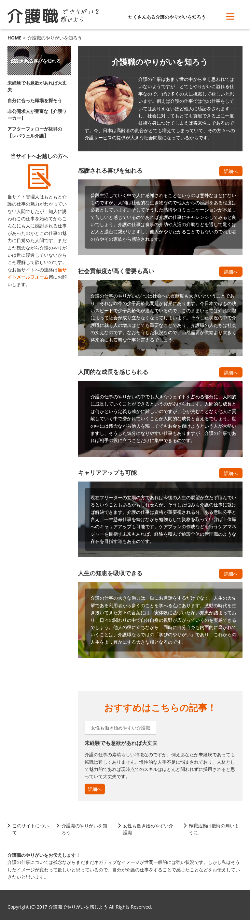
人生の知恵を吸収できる (110, 573)
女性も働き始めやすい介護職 (120, 728)
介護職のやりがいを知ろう (84, 829)
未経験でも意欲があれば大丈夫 (121, 742)
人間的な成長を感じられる (113, 372)
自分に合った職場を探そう (34, 100)
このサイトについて (30, 829)
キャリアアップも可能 (107, 472)
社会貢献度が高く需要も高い (116, 271)
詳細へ (231, 171)
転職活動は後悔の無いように (214, 829)
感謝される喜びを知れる (110, 170)
